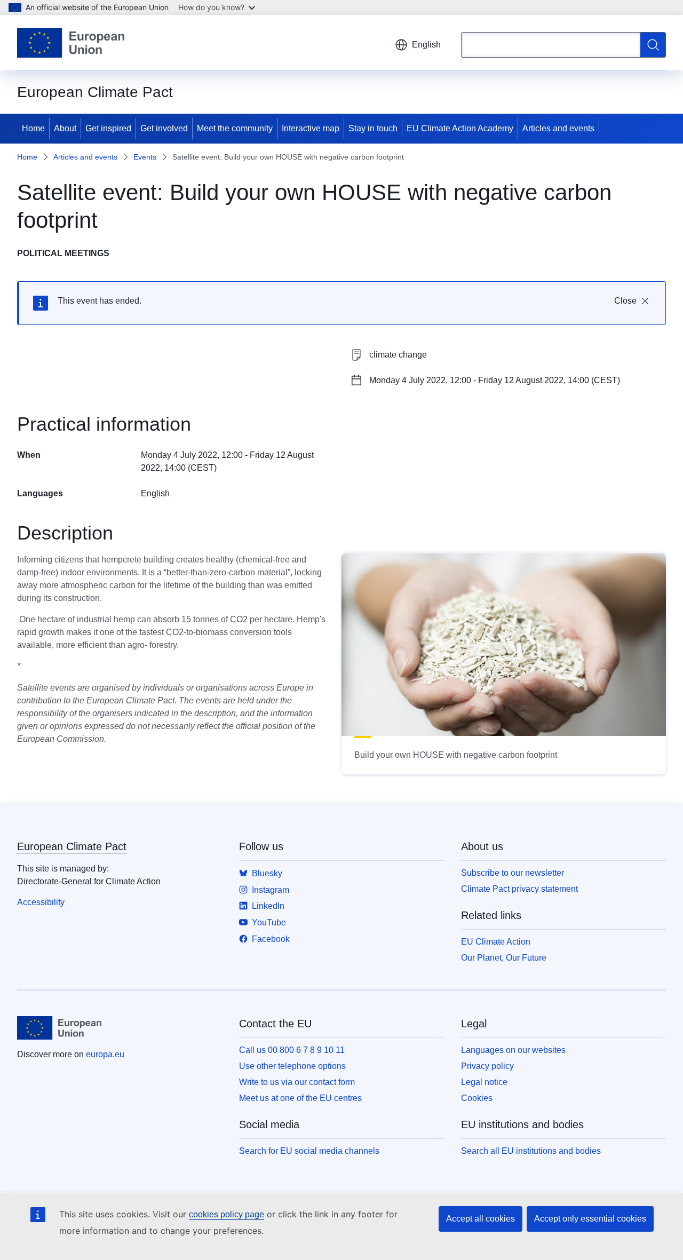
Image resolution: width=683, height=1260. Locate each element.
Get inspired (108, 128)
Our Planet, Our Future (503, 957)
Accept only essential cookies (590, 1218)
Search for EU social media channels (309, 1150)
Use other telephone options (292, 1066)
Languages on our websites (513, 1050)
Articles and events (558, 128)
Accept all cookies (480, 1218)
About (65, 128)
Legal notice (484, 1082)
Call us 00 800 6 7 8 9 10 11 (292, 1050)
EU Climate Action (495, 941)
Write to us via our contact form (297, 1082)
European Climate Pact (71, 846)
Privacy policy (487, 1066)
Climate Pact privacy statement (519, 888)
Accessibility (41, 902)
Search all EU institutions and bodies (531, 1150)
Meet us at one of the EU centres (300, 1098)
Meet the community (235, 128)
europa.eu (105, 1054)
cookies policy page (226, 1214)
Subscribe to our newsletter (512, 872)
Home (33, 128)
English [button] (426, 44)
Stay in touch (373, 128)
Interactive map (310, 128)
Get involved (164, 128)
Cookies (477, 1098)
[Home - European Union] (70, 43)
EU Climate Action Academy (460, 128)
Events (144, 157)
